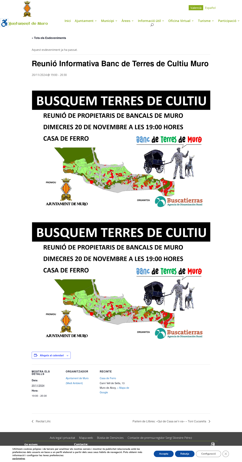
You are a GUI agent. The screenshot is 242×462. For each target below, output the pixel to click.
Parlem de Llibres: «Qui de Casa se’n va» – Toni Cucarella (170, 421)
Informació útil (149, 21)
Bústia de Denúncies (110, 438)
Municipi (107, 21)
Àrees (126, 21)
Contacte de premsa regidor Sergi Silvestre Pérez (160, 438)
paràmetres (18, 458)
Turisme (204, 21)
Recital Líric (43, 421)
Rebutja (184, 453)
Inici (67, 21)
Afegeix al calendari (52, 355)
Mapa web (86, 438)
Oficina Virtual (179, 21)
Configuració (208, 453)
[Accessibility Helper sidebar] (4, 23)
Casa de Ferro (108, 378)
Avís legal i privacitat (62, 438)
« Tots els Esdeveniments (49, 38)
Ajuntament (84, 21)
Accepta (163, 453)
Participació (227, 21)
